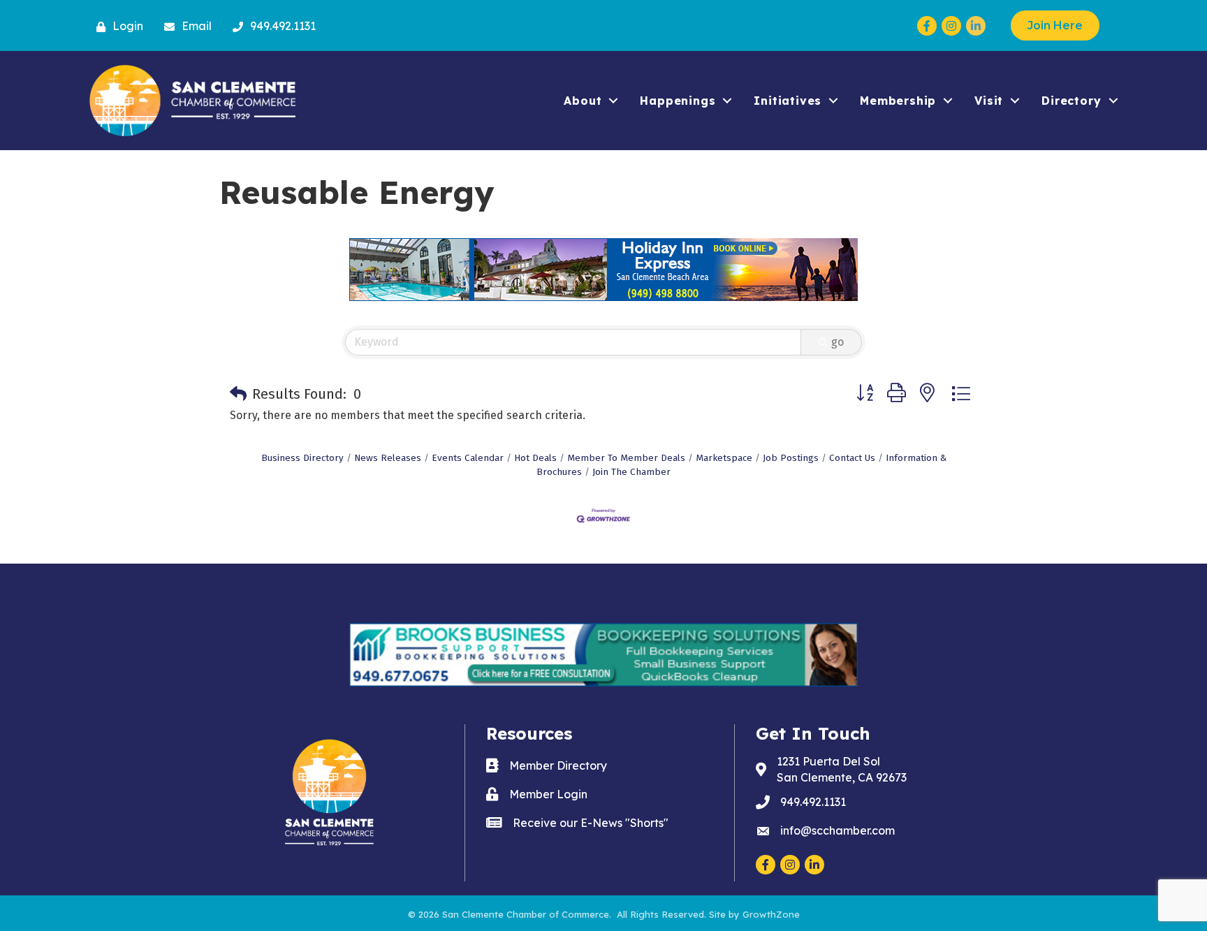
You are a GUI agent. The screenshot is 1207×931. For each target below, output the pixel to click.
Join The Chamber (631, 472)
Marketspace (724, 458)
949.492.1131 (813, 802)
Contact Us (852, 458)
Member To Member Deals (626, 458)
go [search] (837, 342)
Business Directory (302, 458)
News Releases (387, 458)
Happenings (677, 101)
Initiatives (787, 101)
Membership (898, 101)
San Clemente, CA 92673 (842, 769)
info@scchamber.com (837, 830)
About (582, 101)
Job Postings (791, 458)
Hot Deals (535, 458)
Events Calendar (468, 458)
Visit (988, 101)
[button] (238, 393)
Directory (1071, 101)
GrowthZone (771, 914)
